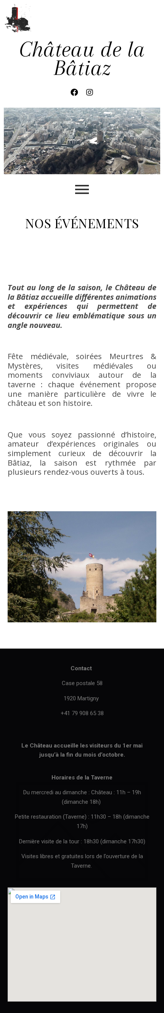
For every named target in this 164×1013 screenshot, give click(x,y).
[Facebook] (74, 92)
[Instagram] (89, 92)
